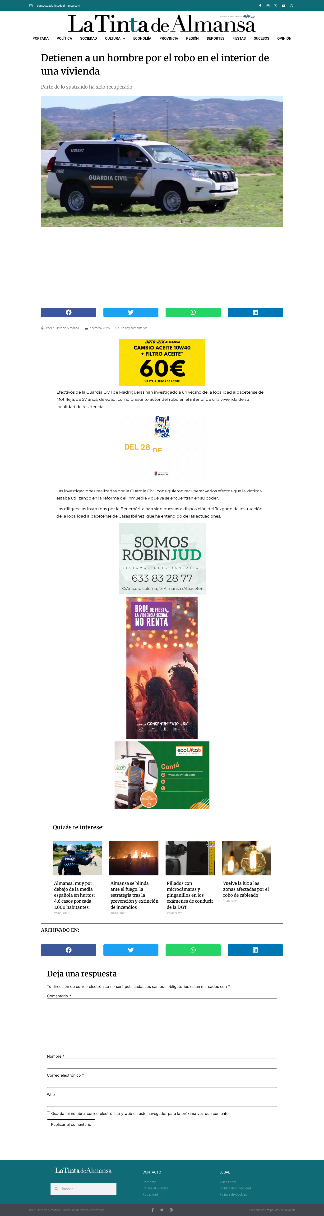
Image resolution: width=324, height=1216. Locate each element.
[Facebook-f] (260, 5)
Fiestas (239, 38)
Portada (40, 38)
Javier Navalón (285, 1210)
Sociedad (88, 38)
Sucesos (261, 38)
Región (192, 38)
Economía (142, 38)
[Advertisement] (162, 267)
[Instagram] (268, 5)
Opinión (284, 38)
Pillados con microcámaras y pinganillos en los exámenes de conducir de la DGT (190, 895)
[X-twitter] (276, 5)
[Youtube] (283, 5)
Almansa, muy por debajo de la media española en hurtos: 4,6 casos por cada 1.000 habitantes (74, 895)
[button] (68, 312)
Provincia (168, 38)
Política (64, 38)
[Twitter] (162, 1210)
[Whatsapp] (291, 5)
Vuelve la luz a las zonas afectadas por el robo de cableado (246, 889)
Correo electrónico (65, 1075)
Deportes (215, 38)
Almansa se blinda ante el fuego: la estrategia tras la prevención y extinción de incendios (134, 895)
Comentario (59, 996)
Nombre (56, 1056)
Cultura (112, 38)
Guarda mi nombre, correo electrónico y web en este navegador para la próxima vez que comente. (140, 1113)
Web (51, 1094)
